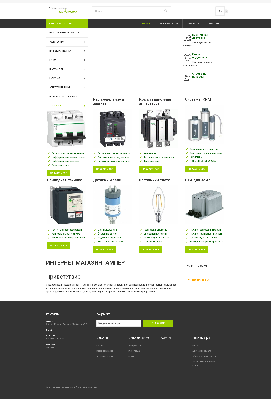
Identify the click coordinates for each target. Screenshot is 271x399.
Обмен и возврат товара (204, 356)
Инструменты (56, 69)
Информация (167, 23)
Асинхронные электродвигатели (68, 237)
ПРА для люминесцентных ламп (206, 233)
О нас (195, 345)
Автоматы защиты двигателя (159, 157)
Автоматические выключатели (68, 153)
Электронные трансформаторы (206, 241)
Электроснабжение (59, 87)
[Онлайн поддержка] (187, 57)
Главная (145, 23)
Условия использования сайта (204, 363)
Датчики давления (107, 230)
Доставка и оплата (201, 351)
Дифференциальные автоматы (68, 157)
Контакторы (150, 153)
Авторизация (134, 345)
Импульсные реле (61, 165)
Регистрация (134, 351)
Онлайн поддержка (199, 55)
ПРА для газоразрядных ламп (205, 230)
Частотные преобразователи (67, 230)
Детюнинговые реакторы (203, 161)
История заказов (104, 351)
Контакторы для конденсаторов (206, 153)
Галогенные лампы (153, 241)
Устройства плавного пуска (66, 233)
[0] (220, 11)
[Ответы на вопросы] (187, 76)
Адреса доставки (104, 356)
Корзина (100, 345)
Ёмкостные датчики (108, 233)
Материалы (55, 78)
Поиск (131, 356)
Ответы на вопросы (199, 75)
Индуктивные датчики (109, 237)
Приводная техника (60, 51)
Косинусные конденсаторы (204, 149)
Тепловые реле (152, 161)
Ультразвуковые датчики (111, 241)
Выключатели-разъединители (113, 157)
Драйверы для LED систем (203, 237)
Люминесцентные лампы (157, 237)
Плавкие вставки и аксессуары (114, 161)
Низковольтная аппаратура (64, 33)
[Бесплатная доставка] (187, 38)
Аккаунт (192, 23)
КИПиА (52, 60)
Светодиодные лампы (155, 233)
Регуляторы (196, 157)
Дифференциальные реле (65, 161)
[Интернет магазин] (61, 10)
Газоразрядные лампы (155, 230)
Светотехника (56, 42)
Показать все (58, 173)
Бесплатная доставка (200, 36)
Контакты (214, 23)
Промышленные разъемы (63, 96)
